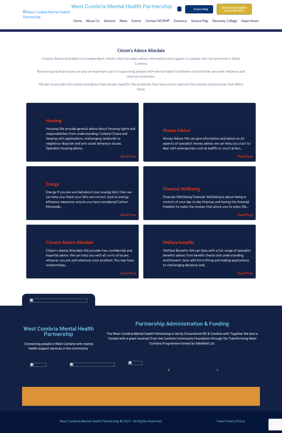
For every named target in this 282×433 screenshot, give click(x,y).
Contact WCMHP (157, 21)
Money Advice (176, 130)
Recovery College (225, 21)
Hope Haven (250, 21)
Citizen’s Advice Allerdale (69, 242)
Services (109, 21)
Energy (52, 184)
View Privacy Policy (231, 421)
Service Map (199, 21)
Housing (54, 120)
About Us (93, 21)
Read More (128, 156)
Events (136, 21)
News (123, 21)
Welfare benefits (178, 242)
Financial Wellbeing (181, 189)
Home (77, 21)
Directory (180, 21)
